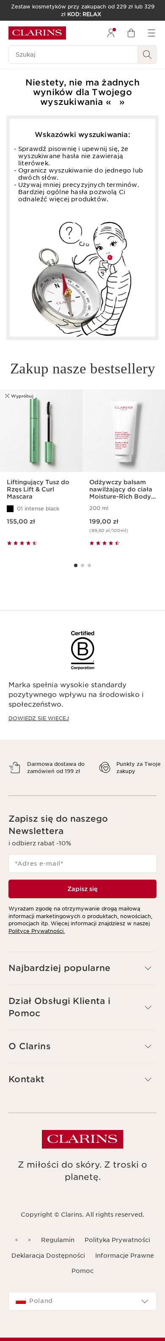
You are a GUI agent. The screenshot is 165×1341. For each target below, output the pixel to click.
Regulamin (57, 1254)
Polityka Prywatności (117, 1254)
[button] (82, 983)
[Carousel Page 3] (89, 565)
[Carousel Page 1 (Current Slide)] (75, 565)
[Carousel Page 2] (82, 565)
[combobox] (82, 1316)
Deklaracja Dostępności (48, 1270)
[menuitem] (111, 33)
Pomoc (83, 1285)
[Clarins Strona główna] (37, 33)
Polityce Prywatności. (36, 945)
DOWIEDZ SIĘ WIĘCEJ (38, 718)
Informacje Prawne (124, 1270)
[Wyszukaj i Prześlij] (147, 54)
